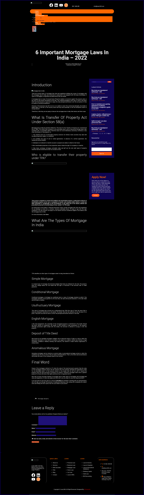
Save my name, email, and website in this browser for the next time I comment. (55, 438)
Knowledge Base (39, 15)
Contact (96, 195)
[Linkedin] (56, 5)
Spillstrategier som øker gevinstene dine (99, 121)
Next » (109, 133)
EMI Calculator (40, 20)
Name (34, 428)
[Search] (109, 82)
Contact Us (38, 24)
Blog (36, 22)
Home (36, 11)
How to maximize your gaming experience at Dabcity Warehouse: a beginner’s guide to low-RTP (101, 106)
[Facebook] (51, 5)
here (47, 214)
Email (33, 432)
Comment (35, 425)
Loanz (37, 14)
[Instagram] (66, 5)
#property (46, 398)
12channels (87, 489)
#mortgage (40, 398)
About (37, 12)
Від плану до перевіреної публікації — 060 (100, 91)
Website (34, 435)
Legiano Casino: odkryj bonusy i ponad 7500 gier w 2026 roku (101, 114)
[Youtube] (61, 5)
